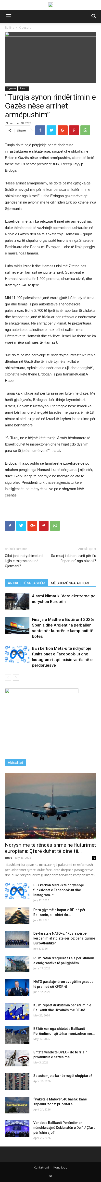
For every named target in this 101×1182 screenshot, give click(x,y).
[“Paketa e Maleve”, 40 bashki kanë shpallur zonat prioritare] (17, 1105)
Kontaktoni (41, 1167)
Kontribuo (60, 1167)
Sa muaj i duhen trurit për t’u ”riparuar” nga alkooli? (73, 558)
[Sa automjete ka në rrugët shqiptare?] (17, 1081)
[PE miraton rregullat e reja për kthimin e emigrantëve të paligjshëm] (17, 964)
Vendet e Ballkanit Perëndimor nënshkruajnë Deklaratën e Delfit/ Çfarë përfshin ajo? (64, 1127)
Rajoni (23, 88)
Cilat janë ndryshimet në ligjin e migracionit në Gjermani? (24, 561)
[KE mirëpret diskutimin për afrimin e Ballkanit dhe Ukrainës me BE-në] (17, 1011)
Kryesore (11, 88)
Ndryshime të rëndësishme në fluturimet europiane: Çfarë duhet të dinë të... (50, 848)
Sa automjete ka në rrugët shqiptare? (62, 1076)
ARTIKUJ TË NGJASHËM (26, 583)
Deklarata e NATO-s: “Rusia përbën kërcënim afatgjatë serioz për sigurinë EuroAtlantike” (64, 938)
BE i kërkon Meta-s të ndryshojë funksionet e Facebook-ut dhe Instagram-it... (58, 890)
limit (8, 857)
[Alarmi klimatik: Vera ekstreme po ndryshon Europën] (17, 601)
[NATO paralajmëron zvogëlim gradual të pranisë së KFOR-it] (17, 987)
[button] (94, 16)
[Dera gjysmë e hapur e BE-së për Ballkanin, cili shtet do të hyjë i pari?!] (17, 915)
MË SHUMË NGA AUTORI (70, 583)
